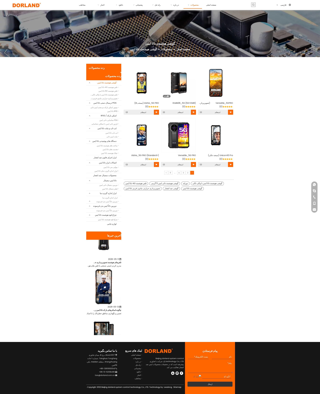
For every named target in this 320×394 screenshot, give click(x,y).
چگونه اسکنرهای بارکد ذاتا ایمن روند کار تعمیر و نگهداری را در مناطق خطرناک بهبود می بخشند (107, 305)
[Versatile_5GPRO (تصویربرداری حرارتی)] (216, 82)
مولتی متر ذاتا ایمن (111, 167)
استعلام (217, 112)
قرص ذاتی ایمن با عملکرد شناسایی (105, 124)
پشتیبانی (137, 368)
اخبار (139, 375)
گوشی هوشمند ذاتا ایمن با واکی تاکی (207, 183)
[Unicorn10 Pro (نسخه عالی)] (216, 135)
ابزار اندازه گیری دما (108, 193)
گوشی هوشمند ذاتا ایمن (106, 82)
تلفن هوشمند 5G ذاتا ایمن (108, 91)
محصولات (137, 358)
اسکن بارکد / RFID (108, 115)
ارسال (210, 384)
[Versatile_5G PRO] (179, 135)
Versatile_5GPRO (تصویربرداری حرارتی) (216, 103)
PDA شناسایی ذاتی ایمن (109, 120)
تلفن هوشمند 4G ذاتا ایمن (108, 87)
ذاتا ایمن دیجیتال (109, 180)
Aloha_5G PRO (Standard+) (145, 155)
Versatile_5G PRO (187, 155)
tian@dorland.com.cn (105, 375)
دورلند (185, 183)
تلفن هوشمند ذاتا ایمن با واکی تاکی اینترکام (103, 94)
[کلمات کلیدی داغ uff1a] (253, 4)
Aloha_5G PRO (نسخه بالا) (146, 103)
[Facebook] (181, 373)
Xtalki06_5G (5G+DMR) (184, 103)
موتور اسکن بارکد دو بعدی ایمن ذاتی (104, 107)
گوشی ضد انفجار (171, 188)
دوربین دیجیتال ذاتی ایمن (108, 185)
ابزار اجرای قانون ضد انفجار (105, 157)
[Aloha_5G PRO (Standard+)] (141, 135)
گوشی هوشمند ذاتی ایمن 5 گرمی (164, 183)
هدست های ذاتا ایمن (110, 149)
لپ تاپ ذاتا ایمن (112, 133)
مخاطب (138, 378)
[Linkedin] (177, 373)
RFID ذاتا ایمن (112, 111)
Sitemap (177, 387)
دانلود (138, 371)
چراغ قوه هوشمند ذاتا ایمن (105, 215)
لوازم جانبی (111, 224)
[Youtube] (172, 373)
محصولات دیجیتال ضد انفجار (104, 175)
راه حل (138, 365)
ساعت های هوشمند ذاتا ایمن (107, 145)
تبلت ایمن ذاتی (112, 136)
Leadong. (167, 387)
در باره (138, 361)
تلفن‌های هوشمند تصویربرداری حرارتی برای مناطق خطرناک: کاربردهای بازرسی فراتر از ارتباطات (107, 258)
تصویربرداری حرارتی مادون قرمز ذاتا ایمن (103, 98)
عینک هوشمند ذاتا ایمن (109, 153)
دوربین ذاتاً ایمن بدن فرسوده (107, 201)
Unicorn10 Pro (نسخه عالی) (220, 155)
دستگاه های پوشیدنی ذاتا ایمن (104, 141)
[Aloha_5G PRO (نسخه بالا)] (141, 82)
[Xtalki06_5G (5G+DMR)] (179, 82)
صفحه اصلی (136, 355)
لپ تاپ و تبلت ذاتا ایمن (107, 128)
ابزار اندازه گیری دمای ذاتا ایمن (106, 171)
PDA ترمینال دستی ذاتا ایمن (104, 102)
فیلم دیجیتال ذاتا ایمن (110, 189)
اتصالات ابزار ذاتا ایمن (107, 162)
